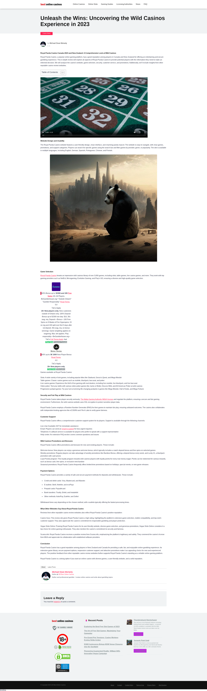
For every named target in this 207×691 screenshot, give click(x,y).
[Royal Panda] (56, 352)
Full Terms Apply (56, 339)
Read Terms (65, 302)
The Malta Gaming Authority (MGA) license (97, 399)
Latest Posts (52, 567)
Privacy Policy (151, 685)
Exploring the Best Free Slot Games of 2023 (102, 626)
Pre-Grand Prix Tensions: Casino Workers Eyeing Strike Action (101, 639)
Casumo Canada (60, 342)
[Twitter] (164, 572)
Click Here (51, 369)
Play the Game (140, 651)
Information (60, 369)
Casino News (46, 33)
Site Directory (163, 685)
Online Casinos (79, 4)
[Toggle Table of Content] (61, 72)
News (138, 4)
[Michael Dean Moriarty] (46, 580)
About (43, 567)
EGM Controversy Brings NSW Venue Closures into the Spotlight (103, 645)
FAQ (145, 4)
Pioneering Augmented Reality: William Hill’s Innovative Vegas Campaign (102, 652)
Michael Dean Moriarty (58, 43)
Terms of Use (140, 685)
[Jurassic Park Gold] (129, 645)
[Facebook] (161, 572)
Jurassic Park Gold (141, 640)
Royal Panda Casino (48, 275)
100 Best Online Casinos (66, 574)
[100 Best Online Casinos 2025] (51, 3)
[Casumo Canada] (56, 290)
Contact (119, 685)
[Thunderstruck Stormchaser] (129, 624)
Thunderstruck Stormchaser (145, 620)
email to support (68, 429)
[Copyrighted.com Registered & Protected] (62, 671)
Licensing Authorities (124, 4)
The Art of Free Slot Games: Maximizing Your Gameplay (102, 632)
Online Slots (93, 4)
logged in (57, 602)
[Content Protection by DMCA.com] (62, 660)
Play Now (49, 342)
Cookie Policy (129, 685)
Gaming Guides (107, 4)
